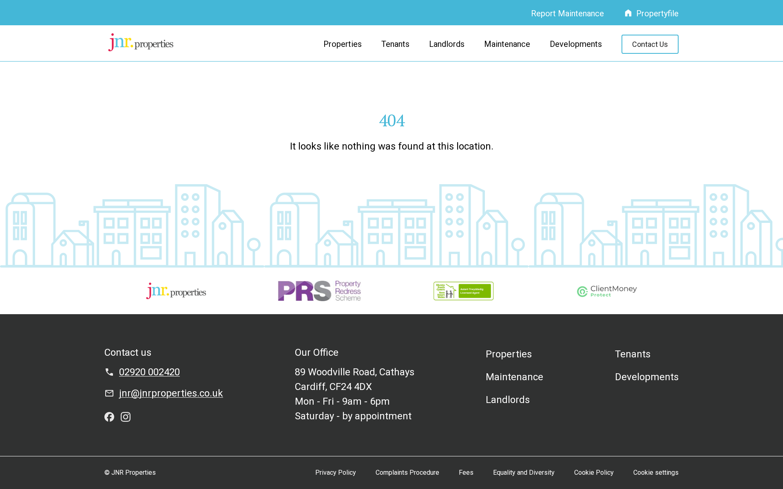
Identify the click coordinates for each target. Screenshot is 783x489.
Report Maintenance (567, 13)
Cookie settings (656, 472)
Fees (466, 472)
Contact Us (650, 44)
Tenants (395, 44)
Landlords (446, 44)
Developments (576, 44)
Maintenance (507, 44)
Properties (342, 44)
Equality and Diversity (524, 472)
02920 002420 (149, 372)
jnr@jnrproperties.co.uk (171, 393)
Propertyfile (657, 13)
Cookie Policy (594, 472)
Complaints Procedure (407, 472)
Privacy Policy (335, 472)
